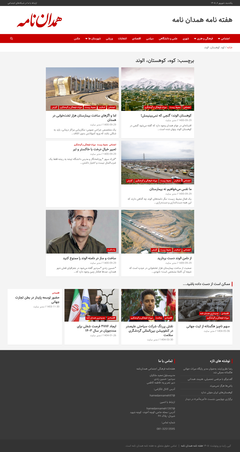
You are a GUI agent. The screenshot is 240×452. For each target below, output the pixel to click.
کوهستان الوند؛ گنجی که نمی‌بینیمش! (166, 115)
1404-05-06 (223, 331)
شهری (186, 38)
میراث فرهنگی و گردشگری (156, 107)
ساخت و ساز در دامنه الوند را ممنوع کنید (89, 258)
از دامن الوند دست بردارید (174, 258)
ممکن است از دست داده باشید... (206, 284)
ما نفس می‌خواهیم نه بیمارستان (171, 189)
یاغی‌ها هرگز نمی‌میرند (221, 386)
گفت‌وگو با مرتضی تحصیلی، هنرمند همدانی (210, 379)
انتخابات (122, 38)
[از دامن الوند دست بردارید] (157, 232)
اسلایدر (102, 107)
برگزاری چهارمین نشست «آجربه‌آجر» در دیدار (208, 399)
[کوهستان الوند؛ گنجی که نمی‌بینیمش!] (157, 89)
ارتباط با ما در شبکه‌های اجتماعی (22, 3)
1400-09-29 (185, 120)
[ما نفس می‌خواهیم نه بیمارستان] (157, 163)
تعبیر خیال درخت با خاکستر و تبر (94, 149)
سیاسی (150, 38)
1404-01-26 (109, 335)
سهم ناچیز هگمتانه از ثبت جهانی (208, 326)
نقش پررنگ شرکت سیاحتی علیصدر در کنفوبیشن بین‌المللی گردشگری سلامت (149, 330)
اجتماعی (225, 38)
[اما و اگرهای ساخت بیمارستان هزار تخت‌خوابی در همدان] (82, 89)
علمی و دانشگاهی (168, 38)
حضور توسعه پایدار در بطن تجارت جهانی (37, 299)
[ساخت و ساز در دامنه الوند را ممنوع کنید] (82, 232)
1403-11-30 (52, 307)
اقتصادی (136, 38)
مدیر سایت (171, 120)
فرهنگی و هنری (205, 38)
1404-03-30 (166, 340)
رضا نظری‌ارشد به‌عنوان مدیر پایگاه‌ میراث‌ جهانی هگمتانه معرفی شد (207, 370)
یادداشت (111, 249)
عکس (77, 38)
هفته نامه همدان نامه (202, 19)
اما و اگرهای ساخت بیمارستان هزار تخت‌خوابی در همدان (84, 117)
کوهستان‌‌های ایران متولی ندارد (216, 392)
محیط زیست (175, 107)
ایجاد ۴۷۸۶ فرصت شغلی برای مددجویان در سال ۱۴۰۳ (96, 328)
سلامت (159, 318)
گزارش (54, 107)
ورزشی (109, 38)
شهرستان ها (94, 38)
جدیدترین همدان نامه (209, 313)
